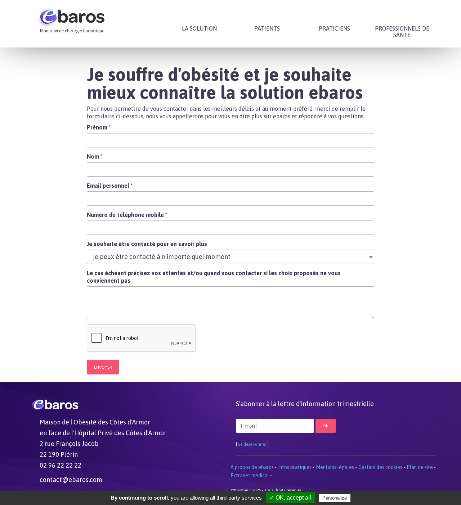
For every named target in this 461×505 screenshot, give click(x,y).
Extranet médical (249, 475)
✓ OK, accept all (290, 498)
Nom (94, 156)
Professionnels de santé (402, 31)
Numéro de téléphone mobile (127, 214)
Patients (267, 28)
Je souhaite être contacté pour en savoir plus (147, 244)
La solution (199, 28)
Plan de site (420, 467)
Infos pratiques (295, 467)
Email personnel (110, 185)
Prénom (99, 127)
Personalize (334, 498)
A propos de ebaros (252, 467)
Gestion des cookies (380, 467)
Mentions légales (335, 467)
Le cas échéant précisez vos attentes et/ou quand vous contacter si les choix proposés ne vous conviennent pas (214, 277)
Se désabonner (252, 444)
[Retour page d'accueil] (72, 18)
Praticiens (334, 28)
